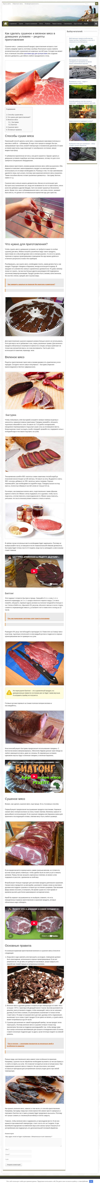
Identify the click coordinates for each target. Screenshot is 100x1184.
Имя (7, 1149)
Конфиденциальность (32, 3)
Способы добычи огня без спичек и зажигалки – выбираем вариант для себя (82, 102)
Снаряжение (13, 23)
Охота (41, 23)
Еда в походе (78, 23)
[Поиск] (96, 3)
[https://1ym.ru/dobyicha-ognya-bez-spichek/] (82, 118)
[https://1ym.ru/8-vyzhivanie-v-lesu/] (82, 98)
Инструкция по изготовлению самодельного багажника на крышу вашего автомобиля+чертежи (80, 61)
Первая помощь (57, 23)
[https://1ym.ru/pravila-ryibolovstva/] (82, 56)
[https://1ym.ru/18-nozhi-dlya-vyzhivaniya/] (82, 160)
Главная (5, 23)
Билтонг (14, 124)
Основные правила (15, 130)
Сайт (7, 1159)
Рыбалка (47, 23)
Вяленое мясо (13, 120)
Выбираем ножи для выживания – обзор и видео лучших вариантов (82, 144)
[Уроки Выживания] (50, 13)
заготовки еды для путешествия (35, 53)
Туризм (21, 23)
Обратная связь (18, 3)
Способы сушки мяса (15, 115)
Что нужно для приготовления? (19, 117)
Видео (86, 23)
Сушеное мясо (13, 127)
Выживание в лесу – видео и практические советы (78, 82)
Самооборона (68, 23)
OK (91, 1181)
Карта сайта (7, 3)
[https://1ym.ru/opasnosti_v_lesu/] (82, 140)
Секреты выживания (31, 23)
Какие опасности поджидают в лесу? (81, 121)
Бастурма (15, 122)
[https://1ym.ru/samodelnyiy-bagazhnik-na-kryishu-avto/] (82, 78)
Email (7, 1154)
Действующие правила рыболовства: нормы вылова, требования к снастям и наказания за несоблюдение (82, 40)
